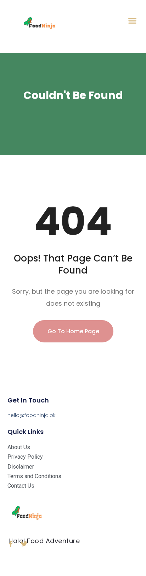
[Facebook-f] (10, 544)
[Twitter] (24, 544)
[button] (132, 21)
